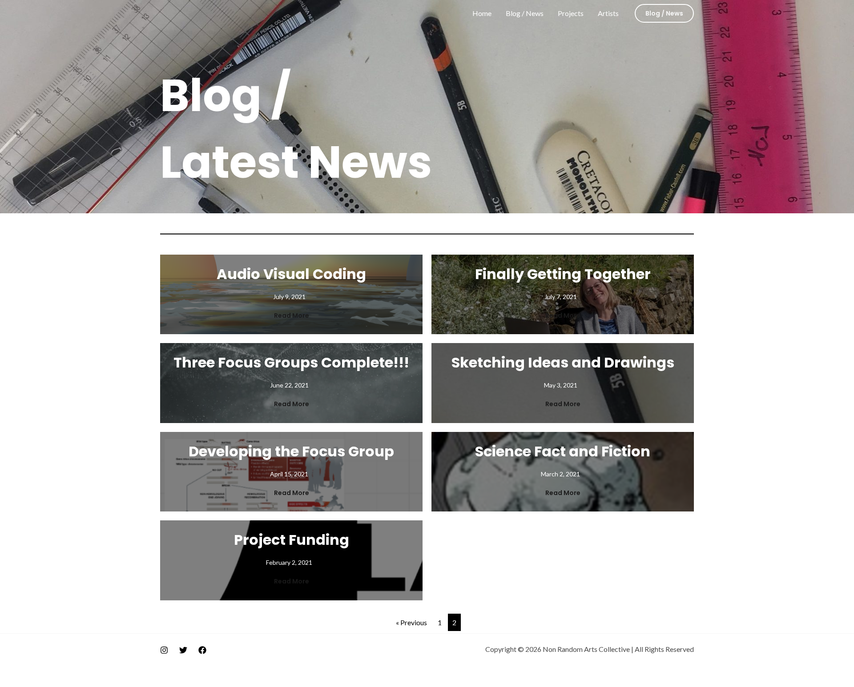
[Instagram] (164, 650)
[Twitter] (183, 650)
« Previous (411, 622)
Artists (608, 13)
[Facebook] (202, 650)
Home (481, 13)
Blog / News (525, 13)
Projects (571, 13)
